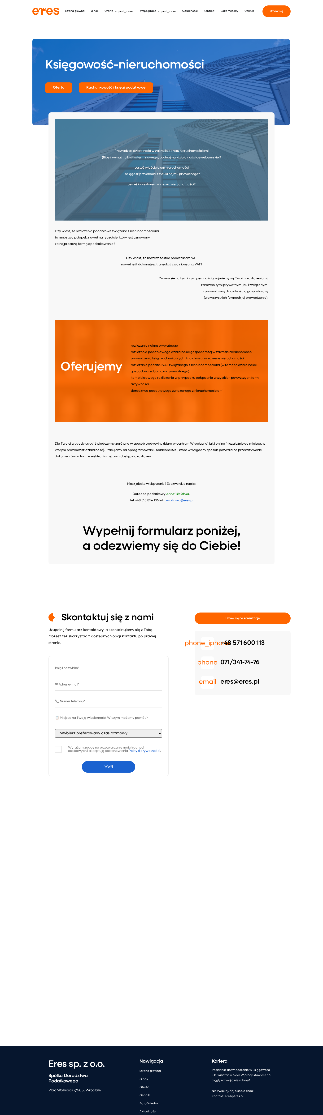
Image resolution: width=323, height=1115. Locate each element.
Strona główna (150, 1071)
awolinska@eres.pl (179, 500)
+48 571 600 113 (242, 643)
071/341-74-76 (240, 663)
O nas (144, 1079)
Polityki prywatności (144, 751)
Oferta (144, 1087)
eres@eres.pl (239, 682)
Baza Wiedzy (149, 1103)
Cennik (145, 1095)
